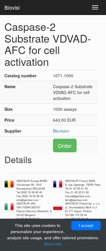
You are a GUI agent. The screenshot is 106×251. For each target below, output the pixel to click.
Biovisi (12, 7)
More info (53, 244)
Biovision (61, 131)
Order (65, 145)
